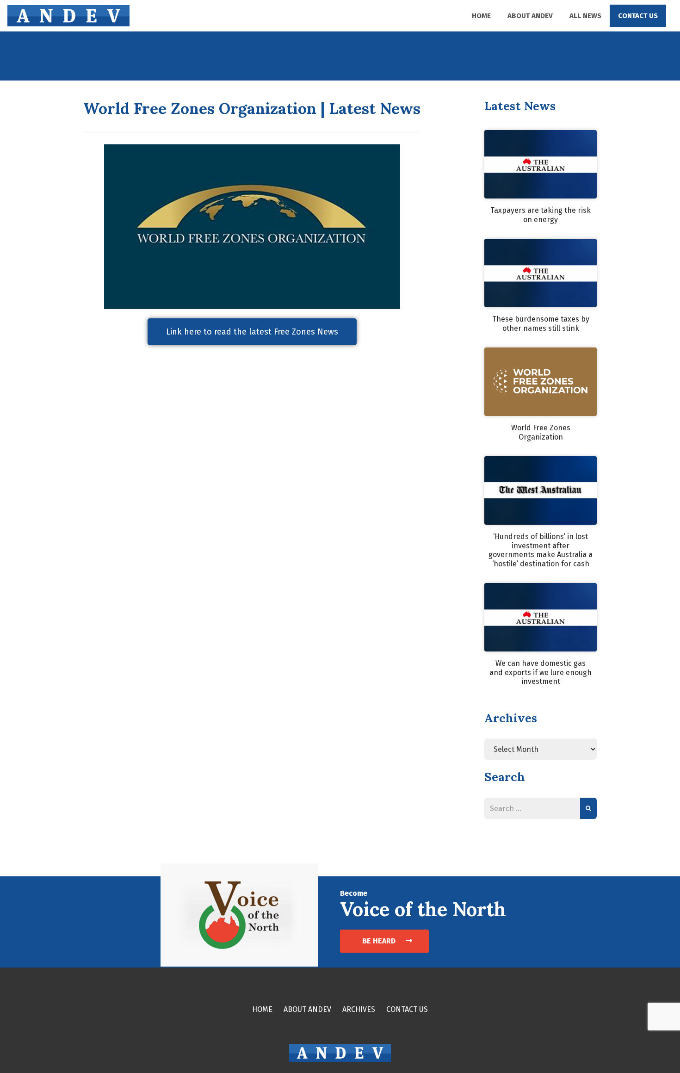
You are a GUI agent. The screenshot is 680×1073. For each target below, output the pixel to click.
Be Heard (379, 941)
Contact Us (638, 16)
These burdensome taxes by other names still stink (540, 324)
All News (585, 16)
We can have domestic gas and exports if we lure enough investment (540, 672)
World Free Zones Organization (540, 432)
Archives (358, 1009)
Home (481, 16)
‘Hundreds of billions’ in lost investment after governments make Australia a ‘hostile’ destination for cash (540, 550)
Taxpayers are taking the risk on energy (540, 215)
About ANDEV (530, 16)
